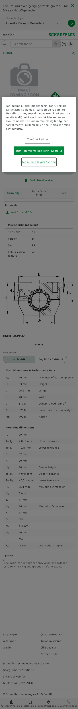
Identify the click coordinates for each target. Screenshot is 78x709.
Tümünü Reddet (37, 139)
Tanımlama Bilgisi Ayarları (39, 162)
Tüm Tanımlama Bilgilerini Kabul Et (39, 150)
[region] (39, 134)
